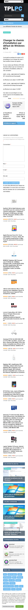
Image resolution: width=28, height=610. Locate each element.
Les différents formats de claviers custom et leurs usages (12, 27)
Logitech (6, 583)
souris (13, 589)
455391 (10, 375)
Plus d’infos (13, 221)
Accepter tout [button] (19, 606)
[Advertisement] (15, 36)
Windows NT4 (7, 32)
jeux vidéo (11, 580)
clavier (19, 574)
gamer (5, 580)
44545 (9, 398)
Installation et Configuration (11, 522)
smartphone (7, 589)
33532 (9, 323)
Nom (4, 163)
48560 (9, 430)
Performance (7, 468)
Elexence (20, 577)
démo (14, 577)
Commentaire (7, 144)
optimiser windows (8, 586)
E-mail (5, 170)
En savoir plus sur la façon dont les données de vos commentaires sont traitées (14, 189)
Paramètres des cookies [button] (8, 606)
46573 (9, 296)
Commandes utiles (9, 484)
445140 (10, 348)
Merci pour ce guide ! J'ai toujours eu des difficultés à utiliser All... (13, 563)
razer (21, 586)
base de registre (12, 574)
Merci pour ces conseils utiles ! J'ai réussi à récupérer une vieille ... (14, 547)
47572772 (10, 219)
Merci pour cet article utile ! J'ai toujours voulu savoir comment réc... (14, 555)
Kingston (18, 580)
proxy (16, 586)
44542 (9, 455)
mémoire (12, 583)
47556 (9, 272)
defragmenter (7, 577)
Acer (5, 25)
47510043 (10, 244)
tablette (19, 589)
